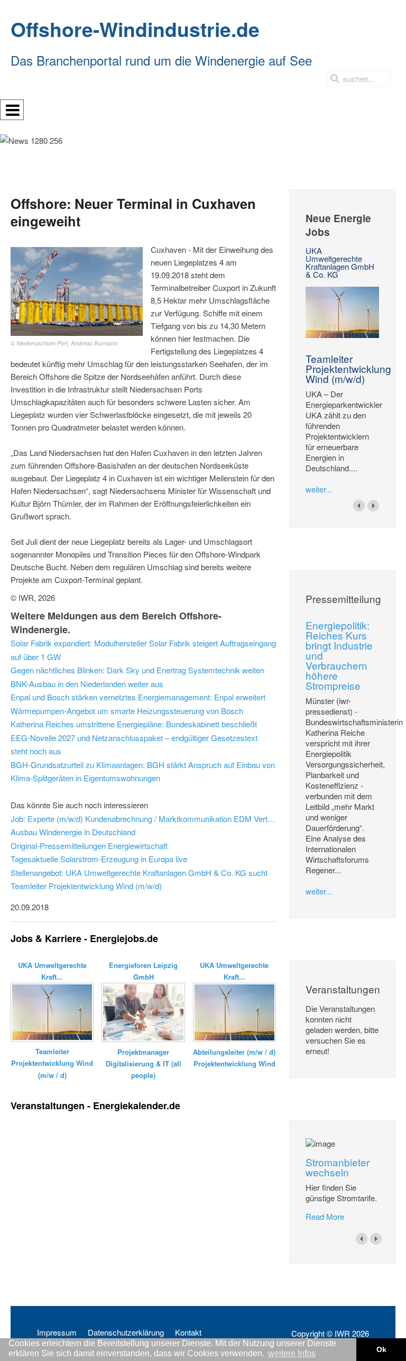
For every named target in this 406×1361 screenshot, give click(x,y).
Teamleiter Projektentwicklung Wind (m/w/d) (348, 368)
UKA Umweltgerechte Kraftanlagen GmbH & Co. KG (340, 262)
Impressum (57, 1332)
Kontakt (188, 1332)
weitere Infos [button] (292, 1353)
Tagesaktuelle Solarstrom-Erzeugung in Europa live (99, 858)
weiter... (319, 489)
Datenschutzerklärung (126, 1332)
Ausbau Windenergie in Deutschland (73, 831)
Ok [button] (381, 1349)
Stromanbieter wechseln (338, 1167)
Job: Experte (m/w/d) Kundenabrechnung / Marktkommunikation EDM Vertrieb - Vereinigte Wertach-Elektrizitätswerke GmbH (143, 818)
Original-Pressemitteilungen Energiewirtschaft (89, 845)
